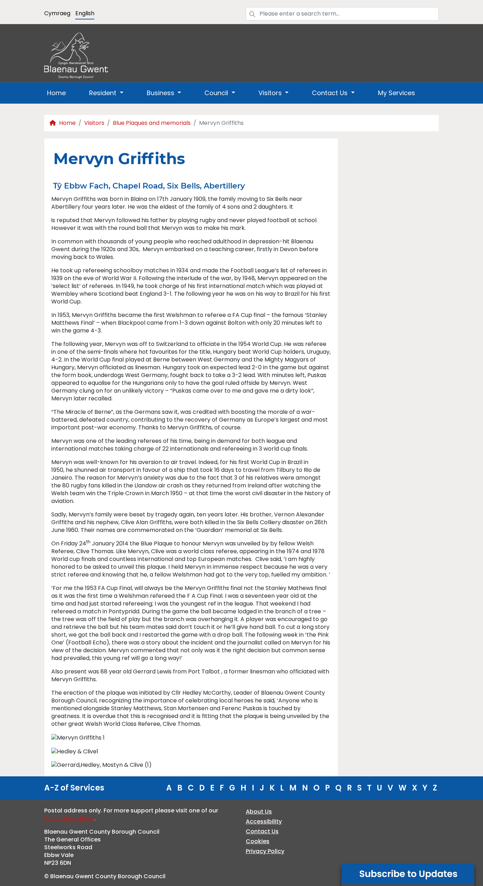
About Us (259, 811)
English (84, 13)
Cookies (257, 841)
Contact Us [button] (330, 92)
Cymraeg (57, 13)
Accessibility (264, 821)
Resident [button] (103, 92)
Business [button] (161, 92)
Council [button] (217, 92)
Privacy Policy (265, 851)
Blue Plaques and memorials (152, 123)
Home (56, 92)
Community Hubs (69, 818)
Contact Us (262, 831)
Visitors (94, 123)
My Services (396, 92)
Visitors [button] (271, 92)
